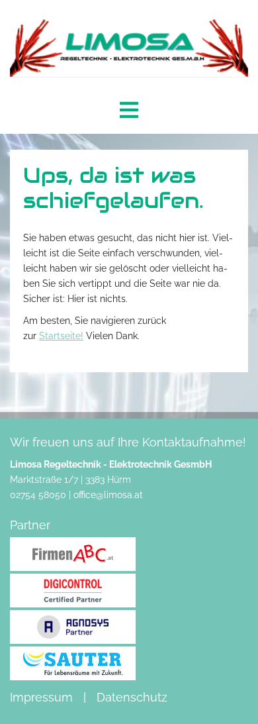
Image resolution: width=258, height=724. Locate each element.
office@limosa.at (108, 494)
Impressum (41, 697)
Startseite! (61, 335)
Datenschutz (132, 697)
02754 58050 (38, 494)
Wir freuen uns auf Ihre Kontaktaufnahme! (128, 442)
